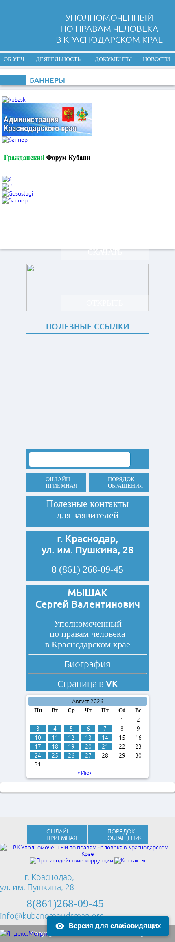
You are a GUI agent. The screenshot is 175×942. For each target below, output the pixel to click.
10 (38, 737)
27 (88, 755)
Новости (156, 59)
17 (38, 746)
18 (55, 746)
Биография (87, 664)
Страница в (87, 683)
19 (71, 746)
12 (71, 737)
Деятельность (58, 59)
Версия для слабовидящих (115, 926)
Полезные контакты (87, 503)
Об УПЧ (14, 59)
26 (71, 755)
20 (88, 746)
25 (55, 755)
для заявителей (88, 515)
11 (55, 737)
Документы (113, 59)
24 (38, 755)
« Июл (85, 772)
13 (88, 737)
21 (105, 746)
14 (105, 737)
